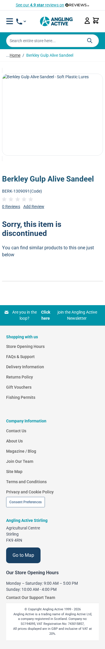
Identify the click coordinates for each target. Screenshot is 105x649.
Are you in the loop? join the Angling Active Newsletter (54, 315)
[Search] (90, 41)
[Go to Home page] (56, 21)
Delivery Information (25, 366)
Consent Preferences (25, 502)
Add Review (33, 206)
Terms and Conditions (26, 481)
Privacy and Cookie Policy (30, 492)
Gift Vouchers (19, 387)
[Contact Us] (21, 21)
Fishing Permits (20, 397)
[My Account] (87, 20)
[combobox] (52, 40)
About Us (14, 441)
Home (15, 55)
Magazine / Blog (21, 451)
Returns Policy (19, 377)
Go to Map (23, 555)
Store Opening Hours (25, 346)
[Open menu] (9, 21)
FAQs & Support (20, 356)
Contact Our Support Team (30, 597)
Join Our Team (19, 461)
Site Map (14, 471)
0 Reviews (11, 206)
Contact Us (16, 430)
